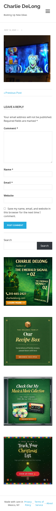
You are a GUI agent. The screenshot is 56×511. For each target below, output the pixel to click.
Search (8, 240)
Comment (11, 128)
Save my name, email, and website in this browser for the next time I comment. (27, 212)
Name (8, 169)
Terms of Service (39, 503)
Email (8, 182)
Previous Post (13, 92)
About (50, 503)
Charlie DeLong (22, 6)
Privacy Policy (28, 503)
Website (9, 195)
